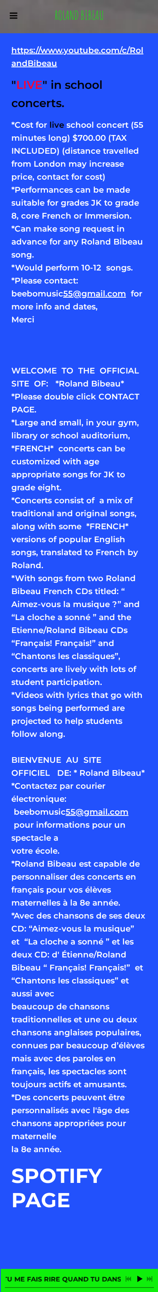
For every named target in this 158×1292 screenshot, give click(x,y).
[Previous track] (128, 1279)
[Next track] (149, 1279)
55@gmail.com (94, 293)
